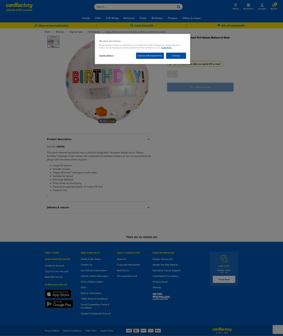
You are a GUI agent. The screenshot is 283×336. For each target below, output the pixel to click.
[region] (142, 49)
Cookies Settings (106, 55)
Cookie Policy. (166, 48)
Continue (176, 56)
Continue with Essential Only (150, 56)
